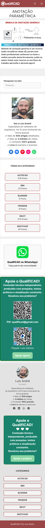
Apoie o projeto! (22, 458)
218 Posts (22, 177)
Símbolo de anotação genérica (22, 22)
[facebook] (14, 408)
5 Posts (22, 197)
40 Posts (22, 228)
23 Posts (22, 187)
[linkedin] (19, 408)
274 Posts (23, 217)
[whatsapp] (24, 408)
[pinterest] (28, 408)
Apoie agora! (22, 355)
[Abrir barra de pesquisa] (35, 3)
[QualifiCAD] (10, 3)
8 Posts (22, 207)
